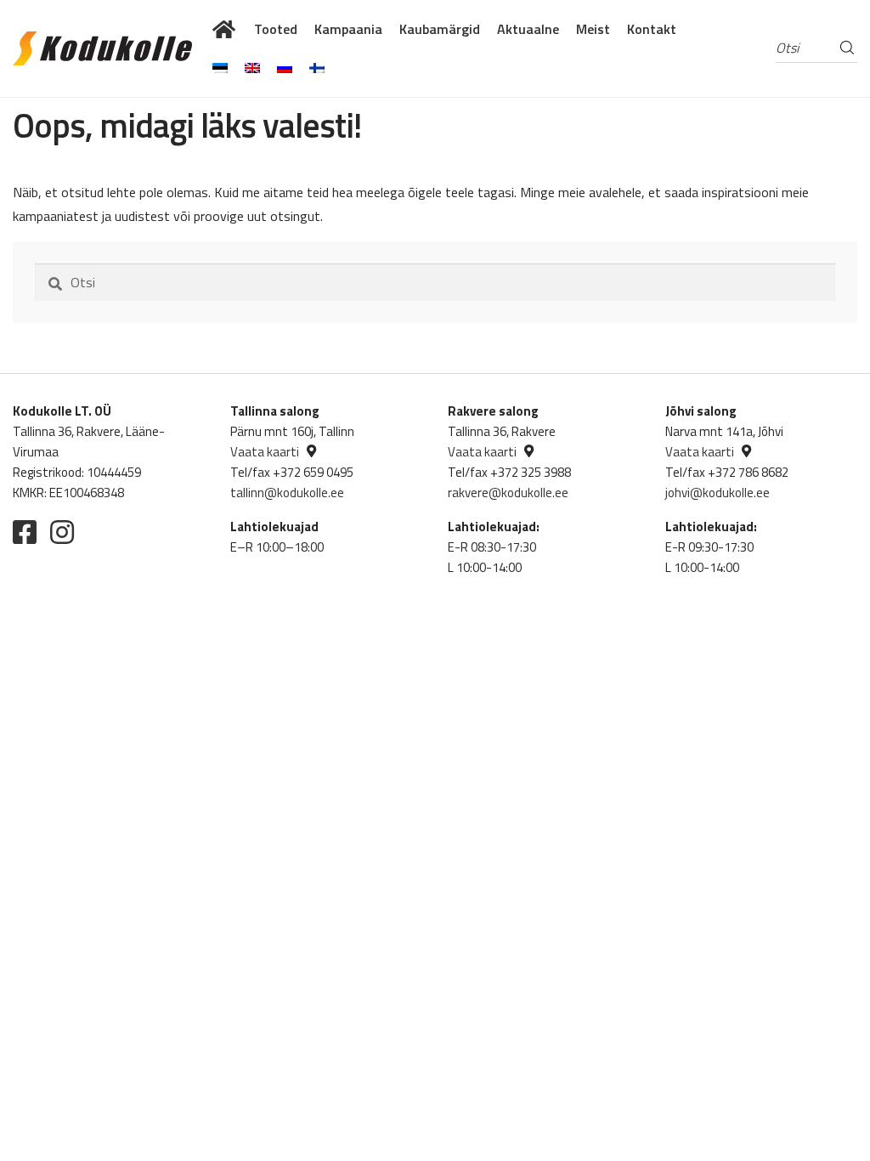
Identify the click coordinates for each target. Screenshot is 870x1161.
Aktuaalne (528, 29)
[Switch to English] (252, 68)
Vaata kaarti (264, 452)
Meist (593, 29)
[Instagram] (62, 532)
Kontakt (651, 29)
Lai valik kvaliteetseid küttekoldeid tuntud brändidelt (225, 28)
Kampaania (348, 29)
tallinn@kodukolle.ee (287, 492)
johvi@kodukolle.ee (717, 492)
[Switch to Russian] (284, 68)
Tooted (275, 29)
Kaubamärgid (439, 29)
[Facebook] (25, 532)
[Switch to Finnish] (317, 68)
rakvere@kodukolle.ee (508, 492)
